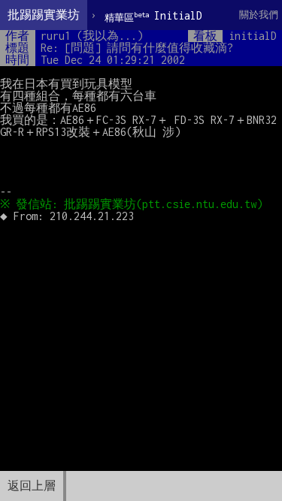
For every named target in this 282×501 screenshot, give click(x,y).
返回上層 (32, 485)
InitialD (153, 16)
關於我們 (258, 15)
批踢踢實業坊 (44, 14)
